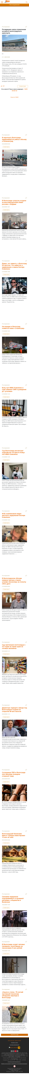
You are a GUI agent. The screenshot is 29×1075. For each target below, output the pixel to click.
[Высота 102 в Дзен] (15, 1051)
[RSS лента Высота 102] (17, 1051)
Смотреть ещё (14, 1034)
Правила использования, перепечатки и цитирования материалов (14, 1063)
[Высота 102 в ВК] (11, 1051)
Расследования (6, 26)
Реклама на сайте (14, 1042)
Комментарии (22, 86)
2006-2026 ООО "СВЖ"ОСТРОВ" (14, 1040)
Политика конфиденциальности (14, 1061)
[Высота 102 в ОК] (13, 1051)
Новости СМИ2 (15, 97)
